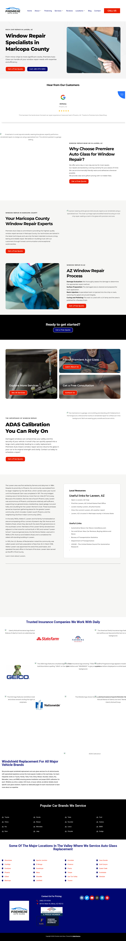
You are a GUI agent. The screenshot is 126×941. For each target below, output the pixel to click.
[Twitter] (87, 898)
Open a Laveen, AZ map (80, 500)
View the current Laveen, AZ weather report (88, 510)
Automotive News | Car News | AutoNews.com (88, 528)
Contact (97, 11)
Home (29, 11)
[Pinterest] (107, 898)
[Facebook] (82, 898)
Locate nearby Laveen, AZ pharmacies (85, 507)
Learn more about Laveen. (16, 556)
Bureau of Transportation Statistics (84, 537)
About (37, 11)
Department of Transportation (82, 541)
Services (58, 11)
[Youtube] (92, 898)
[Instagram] (97, 898)
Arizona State (108, 513)
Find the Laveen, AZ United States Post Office (88, 503)
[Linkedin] (102, 898)
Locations (79, 11)
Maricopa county (95, 513)
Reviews (69, 11)
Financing (48, 11)
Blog (90, 11)
